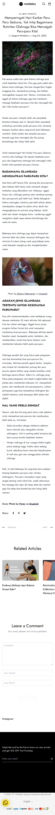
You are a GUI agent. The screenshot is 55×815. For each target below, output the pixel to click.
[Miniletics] (27, 4)
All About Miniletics (27, 14)
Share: (5, 513)
